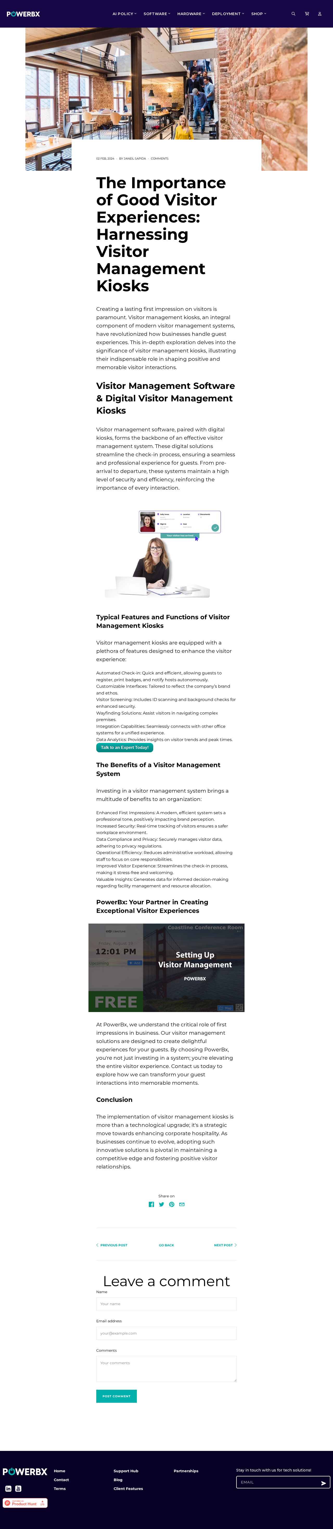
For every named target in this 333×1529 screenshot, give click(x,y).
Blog (118, 1479)
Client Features (128, 1488)
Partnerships (186, 1471)
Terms (60, 1488)
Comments (160, 158)
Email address (109, 1321)
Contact (61, 1479)
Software (155, 13)
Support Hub (126, 1471)
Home (59, 1471)
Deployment (226, 13)
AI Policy (123, 13)
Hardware (189, 13)
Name (101, 1292)
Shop (257, 13)
